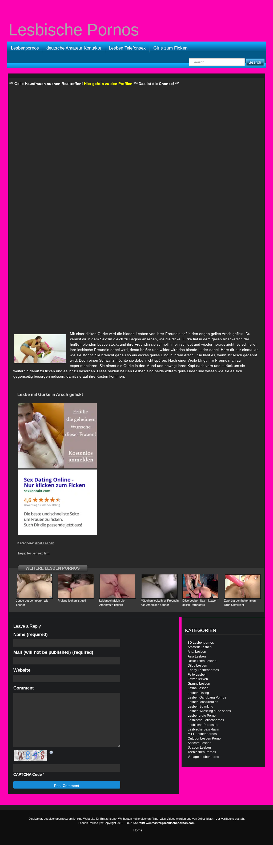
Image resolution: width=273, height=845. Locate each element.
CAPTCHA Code (27, 774)
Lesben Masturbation (203, 702)
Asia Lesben (197, 656)
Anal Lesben (44, 543)
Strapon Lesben (199, 747)
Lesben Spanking (200, 706)
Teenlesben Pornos (202, 752)
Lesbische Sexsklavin (203, 729)
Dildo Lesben (197, 665)
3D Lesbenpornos (201, 642)
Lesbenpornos (25, 48)
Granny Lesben (199, 683)
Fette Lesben (197, 674)
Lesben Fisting (198, 693)
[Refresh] (51, 752)
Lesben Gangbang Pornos (207, 697)
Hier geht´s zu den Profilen (108, 83)
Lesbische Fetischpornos (206, 720)
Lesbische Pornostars (203, 725)
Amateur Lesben (200, 647)
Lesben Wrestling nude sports (209, 711)
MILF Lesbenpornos (202, 734)
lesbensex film (38, 553)
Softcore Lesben (199, 743)
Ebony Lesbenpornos (203, 670)
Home (137, 830)
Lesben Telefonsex (127, 48)
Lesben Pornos (88, 822)
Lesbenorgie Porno (202, 715)
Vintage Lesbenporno (203, 757)
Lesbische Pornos (74, 30)
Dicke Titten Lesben (202, 661)
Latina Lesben (198, 688)
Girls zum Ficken (170, 48)
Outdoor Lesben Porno (204, 738)
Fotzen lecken (198, 679)
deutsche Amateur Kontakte (73, 48)
